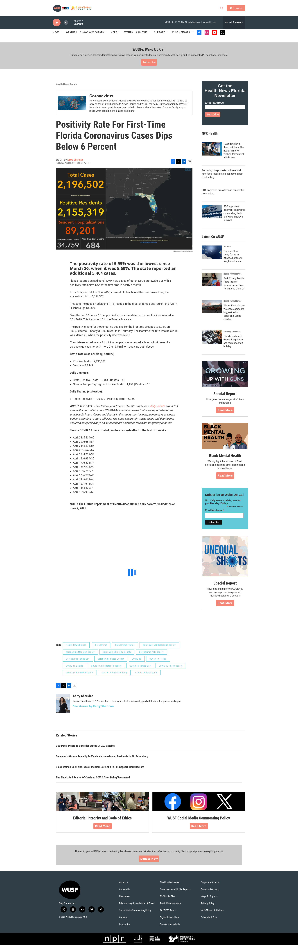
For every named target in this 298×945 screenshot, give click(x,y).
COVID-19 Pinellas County (114, 672)
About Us (123, 882)
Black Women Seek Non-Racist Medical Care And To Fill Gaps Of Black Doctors (100, 766)
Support (159, 32)
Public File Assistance (170, 903)
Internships (124, 924)
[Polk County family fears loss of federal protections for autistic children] (212, 279)
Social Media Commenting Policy (135, 910)
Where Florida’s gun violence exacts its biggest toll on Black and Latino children (234, 312)
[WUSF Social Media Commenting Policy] (198, 801)
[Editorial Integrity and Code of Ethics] (102, 801)
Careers (123, 917)
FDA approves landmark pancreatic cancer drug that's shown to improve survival (234, 213)
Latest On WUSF (213, 237)
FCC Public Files (167, 896)
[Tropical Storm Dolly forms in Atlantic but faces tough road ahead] (212, 252)
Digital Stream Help (169, 917)
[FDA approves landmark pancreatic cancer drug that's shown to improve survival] (212, 211)
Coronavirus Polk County (151, 652)
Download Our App (210, 889)
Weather (71, 32)
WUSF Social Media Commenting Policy (198, 818)
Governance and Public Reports (175, 889)
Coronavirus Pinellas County (117, 652)
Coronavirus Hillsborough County (159, 645)
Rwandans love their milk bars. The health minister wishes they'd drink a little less (234, 150)
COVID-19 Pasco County (171, 666)
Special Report (225, 393)
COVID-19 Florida (158, 659)
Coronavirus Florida (125, 645)
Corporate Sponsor (210, 882)
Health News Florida (66, 84)
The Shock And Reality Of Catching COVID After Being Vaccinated (93, 777)
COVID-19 (136, 659)
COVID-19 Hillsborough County (106, 666)
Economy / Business (232, 331)
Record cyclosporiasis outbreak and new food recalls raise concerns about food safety (222, 174)
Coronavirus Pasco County (111, 659)
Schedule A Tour (209, 917)
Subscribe (149, 62)
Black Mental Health (225, 455)
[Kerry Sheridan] (63, 703)
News (56, 32)
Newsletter (124, 896)
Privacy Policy (207, 903)
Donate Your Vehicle (170, 924)
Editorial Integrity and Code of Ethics (102, 818)
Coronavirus (101, 96)
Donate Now (149, 858)
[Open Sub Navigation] (62, 32)
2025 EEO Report (168, 910)
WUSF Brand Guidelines (212, 910)
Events (128, 32)
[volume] (66, 22)
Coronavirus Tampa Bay (78, 659)
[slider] (70, 22)
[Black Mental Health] (225, 436)
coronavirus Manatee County (80, 652)
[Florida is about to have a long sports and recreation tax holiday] (212, 337)
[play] (56, 22)
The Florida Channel (169, 882)
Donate (237, 8)
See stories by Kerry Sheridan (93, 706)
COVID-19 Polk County (146, 672)
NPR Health (210, 133)
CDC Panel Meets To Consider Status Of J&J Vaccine (85, 745)
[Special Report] (225, 374)
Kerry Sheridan (75, 159)
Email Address (214, 510)
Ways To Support (209, 896)
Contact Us (124, 889)
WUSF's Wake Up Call (148, 49)
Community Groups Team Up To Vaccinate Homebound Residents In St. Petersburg (102, 756)
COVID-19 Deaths (74, 666)
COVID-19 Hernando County (79, 672)
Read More (225, 410)
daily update (157, 406)
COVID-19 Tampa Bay (140, 666)
